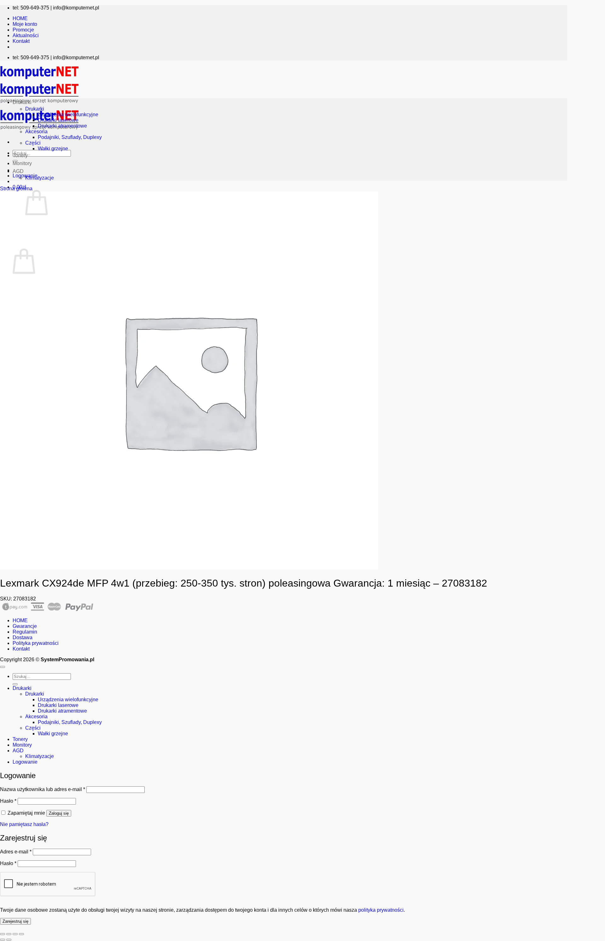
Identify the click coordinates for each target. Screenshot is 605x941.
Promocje (23, 29)
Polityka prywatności (36, 643)
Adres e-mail (16, 851)
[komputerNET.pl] (39, 105)
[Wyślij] (15, 684)
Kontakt (21, 41)
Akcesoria (36, 131)
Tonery (20, 155)
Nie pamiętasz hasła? (24, 824)
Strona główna (16, 188)
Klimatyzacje (39, 178)
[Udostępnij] (15, 934)
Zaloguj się (59, 813)
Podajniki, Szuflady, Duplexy (70, 137)
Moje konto (25, 24)
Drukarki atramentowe (62, 126)
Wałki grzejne (53, 148)
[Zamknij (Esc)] (21, 934)
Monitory (22, 163)
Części (33, 143)
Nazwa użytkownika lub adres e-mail (42, 789)
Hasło (8, 801)
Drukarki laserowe (58, 120)
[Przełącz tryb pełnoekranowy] (8, 934)
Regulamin (25, 631)
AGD (18, 171)
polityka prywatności (381, 910)
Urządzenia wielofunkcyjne (68, 114)
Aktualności (26, 35)
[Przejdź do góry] (2, 667)
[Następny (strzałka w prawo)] (8, 940)
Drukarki (22, 102)
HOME (20, 18)
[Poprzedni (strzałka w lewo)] (2, 940)
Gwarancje (25, 626)
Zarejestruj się (15, 921)
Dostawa (22, 637)
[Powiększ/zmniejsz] (2, 934)
